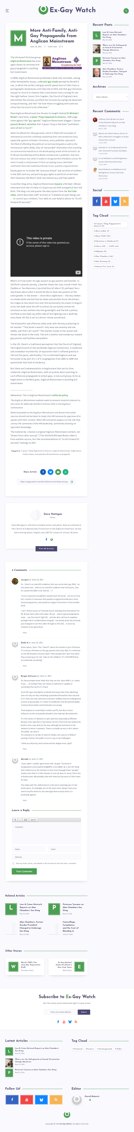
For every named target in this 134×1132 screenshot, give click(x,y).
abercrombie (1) (102, 231)
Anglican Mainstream (20, 61)
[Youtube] (64, 1021)
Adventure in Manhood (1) (106, 241)
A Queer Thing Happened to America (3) (107, 225)
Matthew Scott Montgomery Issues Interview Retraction (112, 172)
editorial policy (60, 395)
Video (119, 1049)
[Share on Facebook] (43, 472)
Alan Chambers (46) (104, 256)
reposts (58, 183)
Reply (25, 633)
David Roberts (105, 169)
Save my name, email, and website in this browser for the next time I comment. (46, 863)
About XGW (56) (102, 236)
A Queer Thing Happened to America (47, 116)
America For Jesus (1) (104, 267)
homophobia (40, 454)
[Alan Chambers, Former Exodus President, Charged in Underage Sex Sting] (11, 928)
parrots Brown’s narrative (23, 124)
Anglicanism (76, 451)
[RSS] (75, 1021)
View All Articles (46, 549)
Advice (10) (100, 246)
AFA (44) (114, 246)
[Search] (126, 10)
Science (90, 1049)
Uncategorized (105, 1049)
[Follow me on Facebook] (46, 539)
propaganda (65, 454)
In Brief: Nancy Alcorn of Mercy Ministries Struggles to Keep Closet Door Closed (114, 136)
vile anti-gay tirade (48, 81)
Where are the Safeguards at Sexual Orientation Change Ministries (115, 47)
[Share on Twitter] (50, 472)
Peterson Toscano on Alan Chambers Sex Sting (73, 907)
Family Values (28, 454)
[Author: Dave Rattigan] (36, 514)
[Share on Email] (58, 472)
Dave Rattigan (53, 514)
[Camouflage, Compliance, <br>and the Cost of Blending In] (54, 928)
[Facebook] (58, 1021)
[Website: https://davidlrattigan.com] (51, 539)
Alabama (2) (100, 251)
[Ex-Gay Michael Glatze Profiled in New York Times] (68, 966)
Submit (84, 1012)
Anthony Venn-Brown (107, 119)
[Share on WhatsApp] (65, 472)
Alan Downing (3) (102, 261)
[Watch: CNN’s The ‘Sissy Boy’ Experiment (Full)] (24, 966)
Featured (78, 1049)
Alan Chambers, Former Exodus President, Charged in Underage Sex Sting (115, 71)
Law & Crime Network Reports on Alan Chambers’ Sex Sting (31, 907)
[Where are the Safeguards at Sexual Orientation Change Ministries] (97, 48)
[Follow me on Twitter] (41, 539)
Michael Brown (53, 454)
